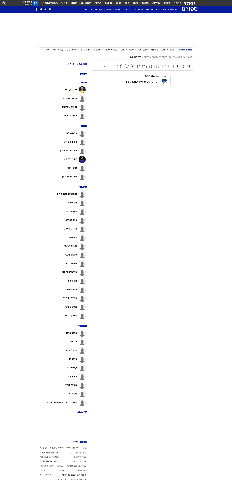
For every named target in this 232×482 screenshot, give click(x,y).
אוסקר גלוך (44, 50)
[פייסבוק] (37, 9)
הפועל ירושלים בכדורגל (49, 457)
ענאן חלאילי (58, 50)
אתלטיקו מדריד (72, 448)
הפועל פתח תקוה (79, 461)
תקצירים (99, 10)
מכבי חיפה (142, 50)
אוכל (118, 3)
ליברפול (60, 466)
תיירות (98, 3)
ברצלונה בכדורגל (78, 453)
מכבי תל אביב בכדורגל (73, 475)
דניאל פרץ (71, 50)
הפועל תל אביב (127, 50)
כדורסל (126, 10)
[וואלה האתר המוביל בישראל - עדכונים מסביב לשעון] (189, 3)
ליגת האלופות (46, 466)
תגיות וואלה (80, 442)
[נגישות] (4, 3)
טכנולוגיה (86, 3)
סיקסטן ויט (135, 57)
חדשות (177, 3)
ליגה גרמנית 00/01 (171, 57)
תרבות (145, 3)
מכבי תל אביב (168, 50)
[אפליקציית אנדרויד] (50, 9)
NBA (84, 448)
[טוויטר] (41, 9)
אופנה (74, 3)
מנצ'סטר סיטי (45, 475)
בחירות (156, 3)
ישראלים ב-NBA (113, 10)
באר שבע (154, 50)
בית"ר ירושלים (111, 50)
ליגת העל (82, 471)
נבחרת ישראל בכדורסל (75, 480)
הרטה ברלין (151, 57)
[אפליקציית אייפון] (46, 9)
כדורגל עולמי (138, 10)
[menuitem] (175, 3)
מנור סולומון (85, 50)
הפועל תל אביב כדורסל (76, 466)
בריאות (108, 3)
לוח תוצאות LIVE (170, 10)
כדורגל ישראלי (153, 10)
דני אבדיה (97, 50)
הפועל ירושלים (80, 457)
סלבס (135, 3)
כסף (127, 3)
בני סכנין (43, 448)
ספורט (167, 3)
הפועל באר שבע (49, 453)
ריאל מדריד (59, 480)
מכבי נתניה (45, 471)
